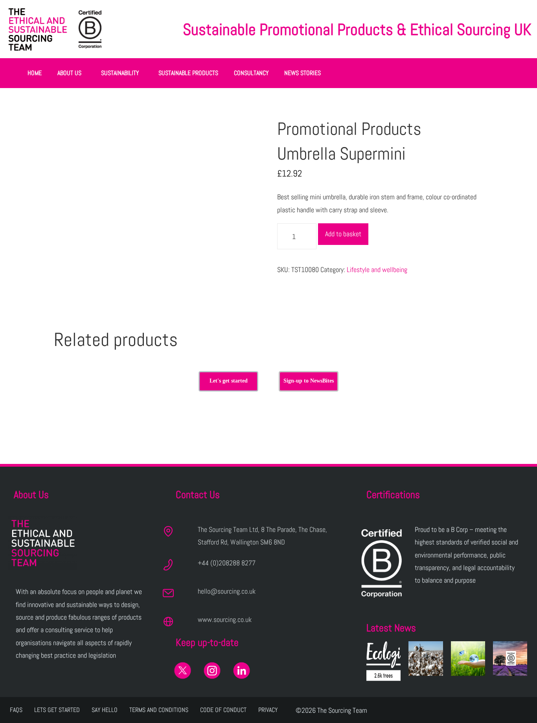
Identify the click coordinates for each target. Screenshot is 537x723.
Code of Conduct (223, 710)
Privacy (268, 710)
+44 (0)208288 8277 (227, 562)
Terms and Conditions (158, 710)
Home (35, 73)
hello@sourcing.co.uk (227, 591)
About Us (69, 73)
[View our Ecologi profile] (383, 661)
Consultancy (251, 73)
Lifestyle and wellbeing (377, 269)
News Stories (302, 73)
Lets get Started (57, 710)
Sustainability (120, 73)
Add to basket (343, 233)
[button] (71, 73)
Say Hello (105, 710)
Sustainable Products (188, 73)
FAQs (16, 710)
